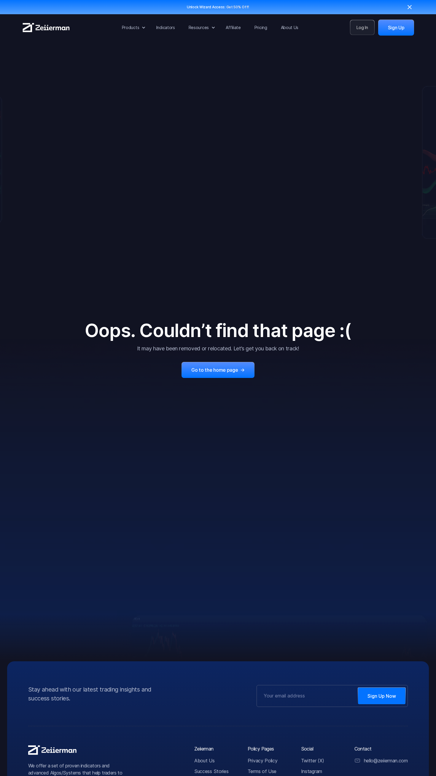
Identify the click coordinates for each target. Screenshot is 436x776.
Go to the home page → (217, 370)
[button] (132, 27)
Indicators (165, 27)
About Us (290, 27)
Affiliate (233, 27)
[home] (46, 27)
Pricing (260, 27)
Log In (362, 27)
